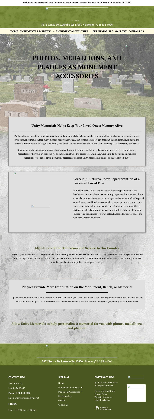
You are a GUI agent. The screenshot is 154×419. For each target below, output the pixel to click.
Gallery (121, 31)
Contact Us (136, 31)
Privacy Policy (101, 394)
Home (14, 31)
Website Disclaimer (103, 397)
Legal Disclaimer (102, 400)
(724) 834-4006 (104, 24)
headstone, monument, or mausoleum (52, 149)
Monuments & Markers (35, 31)
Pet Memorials (103, 31)
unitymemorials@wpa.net (27, 397)
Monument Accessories (72, 31)
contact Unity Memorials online (91, 157)
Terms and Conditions (105, 391)
